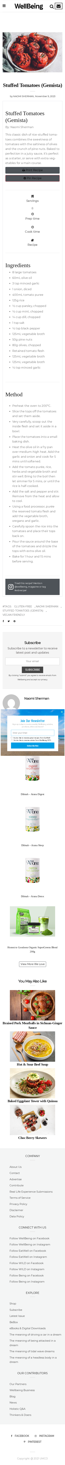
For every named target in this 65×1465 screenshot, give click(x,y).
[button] (32, 720)
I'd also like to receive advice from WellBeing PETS (32, 740)
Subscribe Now (32, 745)
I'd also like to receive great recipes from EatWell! (31, 738)
